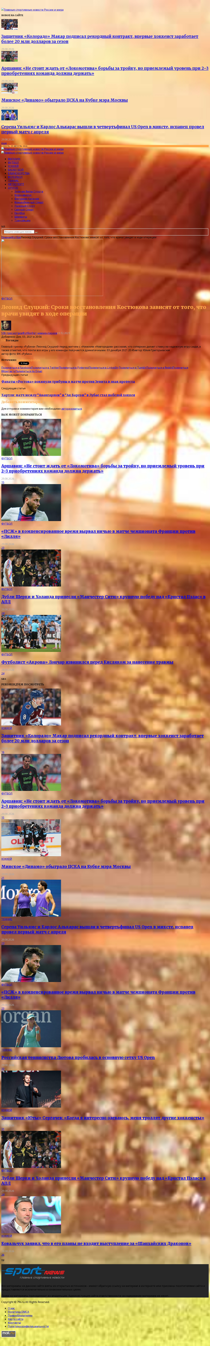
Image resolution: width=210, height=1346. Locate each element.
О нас (11, 1308)
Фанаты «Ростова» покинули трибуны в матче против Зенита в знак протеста (68, 382)
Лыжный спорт (24, 206)
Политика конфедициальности (28, 1326)
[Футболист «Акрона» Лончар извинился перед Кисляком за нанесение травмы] (31, 651)
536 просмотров (11, 333)
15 (2, 482)
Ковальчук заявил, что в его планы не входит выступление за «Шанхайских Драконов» (96, 1243)
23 (2, 548)
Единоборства (19, 173)
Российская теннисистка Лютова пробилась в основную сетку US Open (78, 1057)
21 (2, 878)
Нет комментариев (44, 333)
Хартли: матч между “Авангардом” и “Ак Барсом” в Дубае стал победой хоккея (68, 395)
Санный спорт (24, 209)
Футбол (13, 162)
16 (2, 752)
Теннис (13, 180)
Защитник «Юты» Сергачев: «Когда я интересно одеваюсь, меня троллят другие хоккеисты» (102, 1117)
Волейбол (15, 177)
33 (2, 1069)
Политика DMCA (18, 1312)
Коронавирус (23, 195)
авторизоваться (71, 408)
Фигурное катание (26, 198)
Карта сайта (15, 1319)
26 (2, 1255)
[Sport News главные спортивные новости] (34, 1279)
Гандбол (19, 213)
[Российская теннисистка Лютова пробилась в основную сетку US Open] (31, 1046)
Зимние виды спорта (28, 191)
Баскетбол (15, 170)
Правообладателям (20, 1315)
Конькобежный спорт (28, 202)
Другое (13, 188)
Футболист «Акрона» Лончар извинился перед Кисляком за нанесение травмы (87, 662)
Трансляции (22, 220)
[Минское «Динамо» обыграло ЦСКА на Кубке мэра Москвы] (9, 92)
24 (2, 613)
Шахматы (20, 217)
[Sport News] (32, 10)
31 (2, 1129)
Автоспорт (16, 184)
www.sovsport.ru (28, 360)
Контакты (14, 1322)
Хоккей (13, 166)
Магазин (14, 159)
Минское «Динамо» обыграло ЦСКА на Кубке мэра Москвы (64, 100)
